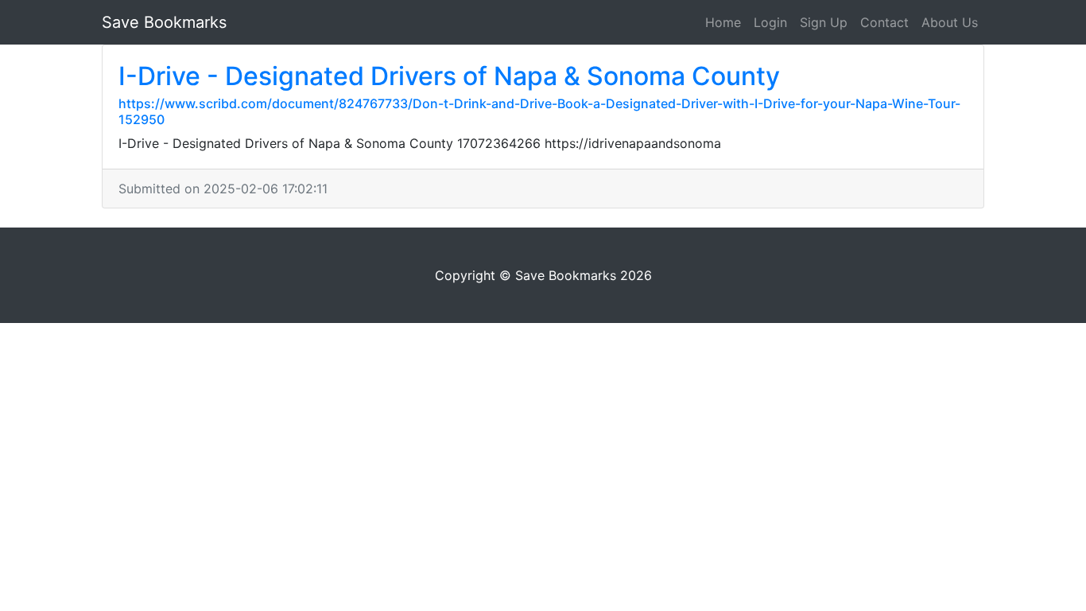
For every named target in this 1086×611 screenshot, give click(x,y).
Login (770, 22)
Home (723, 22)
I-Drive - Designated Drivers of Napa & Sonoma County (449, 75)
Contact (884, 22)
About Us (949, 22)
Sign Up (823, 22)
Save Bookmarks (164, 22)
